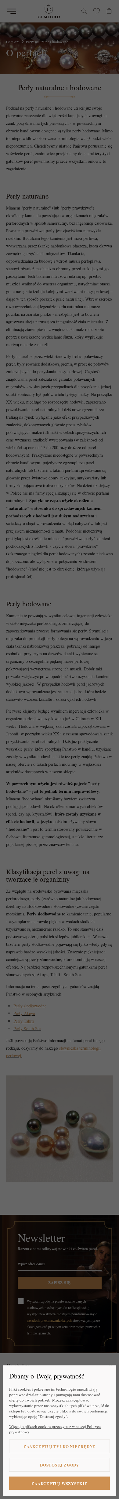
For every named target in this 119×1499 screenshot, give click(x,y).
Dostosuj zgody (59, 1465)
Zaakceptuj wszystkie (59, 1483)
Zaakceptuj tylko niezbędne (59, 1446)
